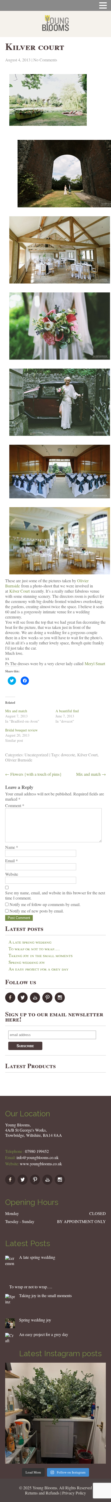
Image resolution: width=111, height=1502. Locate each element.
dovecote (68, 754)
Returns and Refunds (42, 1493)
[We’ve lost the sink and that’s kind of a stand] (55, 1413)
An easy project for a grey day (39, 969)
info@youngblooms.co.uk (38, 1157)
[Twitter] (23, 1001)
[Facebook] (11, 1001)
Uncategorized (36, 754)
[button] (10, 1261)
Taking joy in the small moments (41, 955)
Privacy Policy (74, 1493)
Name (11, 847)
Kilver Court (19, 591)
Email (11, 860)
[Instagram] (60, 1001)
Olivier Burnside (18, 760)
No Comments (45, 59)
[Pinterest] (48, 1001)
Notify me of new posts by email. (37, 911)
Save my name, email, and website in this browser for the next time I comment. (55, 895)
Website (11, 874)
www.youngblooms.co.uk (41, 1163)
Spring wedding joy (27, 962)
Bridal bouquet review (21, 730)
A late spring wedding (30, 942)
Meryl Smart (95, 663)
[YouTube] (35, 1001)
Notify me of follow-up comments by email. (45, 904)
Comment (14, 805)
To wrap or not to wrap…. (34, 949)
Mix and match (16, 710)
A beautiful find (67, 710)
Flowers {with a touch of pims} (33, 774)
